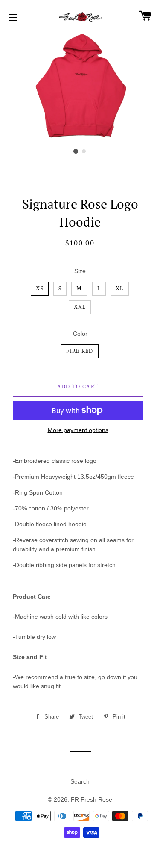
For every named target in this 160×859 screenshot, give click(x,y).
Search (80, 781)
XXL (80, 307)
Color (80, 333)
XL (120, 288)
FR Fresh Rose (91, 799)
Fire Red (79, 351)
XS (40, 288)
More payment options (78, 430)
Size (80, 271)
